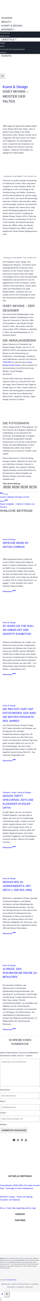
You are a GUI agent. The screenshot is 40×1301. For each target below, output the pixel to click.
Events (6, 55)
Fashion (6, 18)
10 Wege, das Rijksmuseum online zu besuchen (20, 972)
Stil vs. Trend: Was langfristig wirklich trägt (18, 1208)
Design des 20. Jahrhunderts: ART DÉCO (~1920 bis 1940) (17, 886)
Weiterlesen (9, 591)
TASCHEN (7, 362)
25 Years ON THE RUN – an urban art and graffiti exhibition (19, 629)
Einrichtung (4, 36)
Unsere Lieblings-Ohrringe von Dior (14, 495)
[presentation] (20, 524)
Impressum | (5, 1284)
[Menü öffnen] (2, 76)
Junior (2, 43)
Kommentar (5, 1090)
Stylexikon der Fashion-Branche (12, 49)
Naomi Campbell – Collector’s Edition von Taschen (17, 504)
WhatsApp (29, 1287)
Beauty (6, 21)
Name (3, 1101)
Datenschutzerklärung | (20, 1284)
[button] (7, 487)
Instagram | (11, 1287)
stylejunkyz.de (10, 1280)
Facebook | (35, 1284)
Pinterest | (21, 1287)
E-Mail (3, 1113)
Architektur (5, 33)
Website (3, 1124)
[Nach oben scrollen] (2, 1295)
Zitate (2, 46)
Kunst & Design (11, 25)
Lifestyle (6, 792)
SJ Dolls (3, 52)
